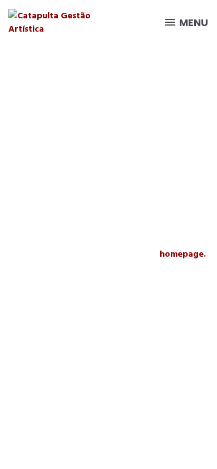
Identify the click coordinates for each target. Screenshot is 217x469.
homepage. (183, 254)
